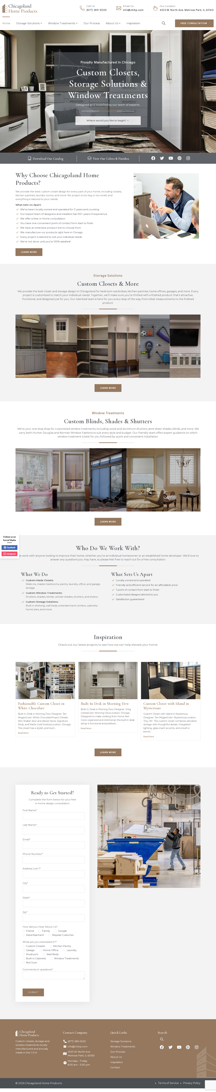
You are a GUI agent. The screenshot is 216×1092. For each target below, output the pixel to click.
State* (26, 897)
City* (25, 883)
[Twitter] (162, 158)
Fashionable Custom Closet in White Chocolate (41, 706)
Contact (115, 1067)
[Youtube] (171, 158)
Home (6, 23)
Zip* (25, 912)
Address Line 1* (32, 868)
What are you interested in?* (40, 941)
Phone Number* (33, 853)
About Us (112, 23)
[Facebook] (153, 158)
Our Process (92, 23)
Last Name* (30, 824)
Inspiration (133, 23)
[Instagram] (188, 158)
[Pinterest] (179, 158)
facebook (11, 547)
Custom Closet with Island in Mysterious (166, 706)
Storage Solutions (28, 23)
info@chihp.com (133, 10)
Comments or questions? (38, 969)
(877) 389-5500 (96, 10)
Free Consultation (194, 23)
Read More (23, 733)
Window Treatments (61, 23)
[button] (137, 206)
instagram (11, 553)
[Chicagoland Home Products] (19, 8)
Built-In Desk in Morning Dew (105, 703)
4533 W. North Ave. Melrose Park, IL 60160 (187, 10)
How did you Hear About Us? (40, 926)
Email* (26, 839)
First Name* (30, 810)
